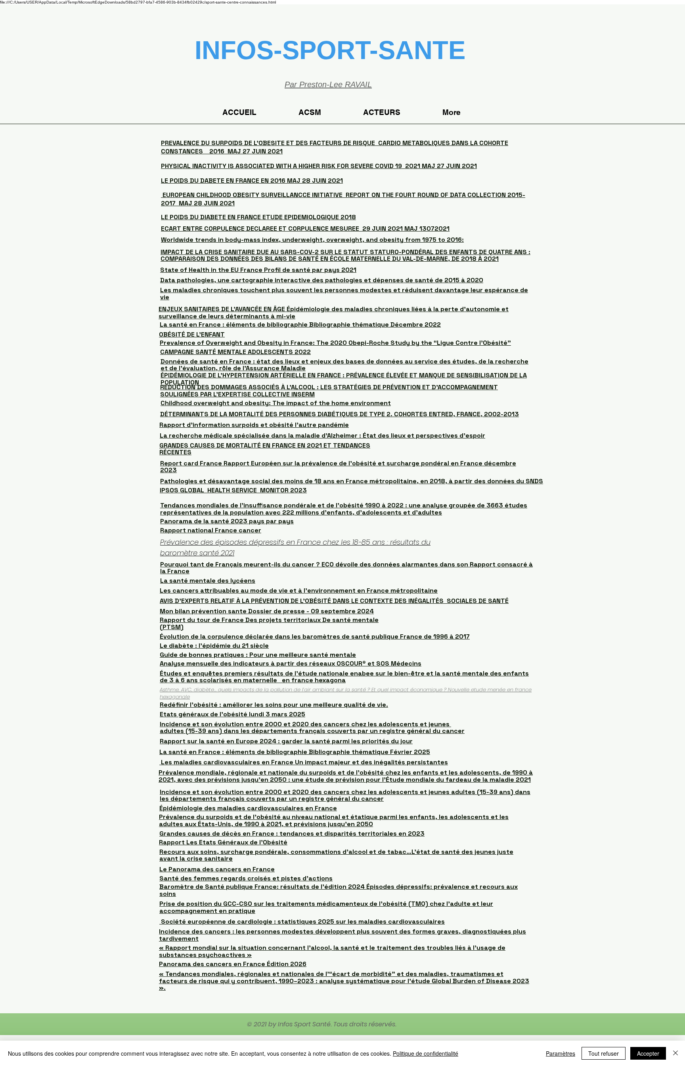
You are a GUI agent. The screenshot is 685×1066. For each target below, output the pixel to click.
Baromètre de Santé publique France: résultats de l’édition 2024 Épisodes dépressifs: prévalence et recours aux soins (338, 890)
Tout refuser (603, 1053)
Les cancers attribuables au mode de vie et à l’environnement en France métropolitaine (299, 590)
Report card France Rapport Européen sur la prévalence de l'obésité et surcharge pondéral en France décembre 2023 (338, 467)
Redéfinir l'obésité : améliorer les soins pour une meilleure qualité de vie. (274, 704)
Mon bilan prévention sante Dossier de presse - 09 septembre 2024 (267, 611)
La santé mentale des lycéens (207, 580)
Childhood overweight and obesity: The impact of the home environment (276, 403)
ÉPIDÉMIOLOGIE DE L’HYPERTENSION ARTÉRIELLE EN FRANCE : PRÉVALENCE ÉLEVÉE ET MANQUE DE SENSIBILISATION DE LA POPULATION (344, 379)
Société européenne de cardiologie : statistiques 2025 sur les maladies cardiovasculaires (302, 921)
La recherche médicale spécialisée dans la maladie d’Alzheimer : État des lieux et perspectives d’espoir (322, 435)
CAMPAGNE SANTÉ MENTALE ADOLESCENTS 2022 (235, 352)
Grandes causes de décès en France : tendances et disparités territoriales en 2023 (292, 833)
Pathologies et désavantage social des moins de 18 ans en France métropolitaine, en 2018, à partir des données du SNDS (351, 481)
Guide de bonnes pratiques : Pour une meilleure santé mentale (258, 655)
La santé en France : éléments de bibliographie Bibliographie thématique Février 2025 (294, 752)
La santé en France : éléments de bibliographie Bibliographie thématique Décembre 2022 (300, 324)
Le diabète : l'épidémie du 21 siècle (214, 645)
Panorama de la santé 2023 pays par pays (227, 521)
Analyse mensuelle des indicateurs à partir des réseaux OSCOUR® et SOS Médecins (290, 663)
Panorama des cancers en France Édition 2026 (232, 964)
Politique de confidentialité (425, 1053)
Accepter (648, 1053)
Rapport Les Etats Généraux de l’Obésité (223, 842)
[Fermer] (675, 1053)
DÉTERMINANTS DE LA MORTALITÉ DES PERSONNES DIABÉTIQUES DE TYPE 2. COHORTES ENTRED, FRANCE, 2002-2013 (339, 414)
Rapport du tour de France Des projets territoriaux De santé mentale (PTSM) (269, 623)
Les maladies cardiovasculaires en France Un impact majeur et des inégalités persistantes (303, 762)
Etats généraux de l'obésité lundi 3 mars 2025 (232, 714)
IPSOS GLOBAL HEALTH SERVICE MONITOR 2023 (233, 490)
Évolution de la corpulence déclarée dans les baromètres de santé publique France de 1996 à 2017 (315, 636)
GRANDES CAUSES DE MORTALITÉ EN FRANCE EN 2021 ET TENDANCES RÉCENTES (264, 449)
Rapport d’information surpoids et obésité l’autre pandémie (254, 425)
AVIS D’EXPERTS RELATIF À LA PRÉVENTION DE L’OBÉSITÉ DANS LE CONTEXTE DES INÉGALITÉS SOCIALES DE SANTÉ (334, 601)
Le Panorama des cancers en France (217, 869)
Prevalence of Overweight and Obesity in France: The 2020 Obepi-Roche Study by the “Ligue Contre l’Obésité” (335, 343)
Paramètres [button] (560, 1053)
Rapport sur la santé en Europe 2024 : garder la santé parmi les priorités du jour (286, 741)
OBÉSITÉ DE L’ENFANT (192, 334)
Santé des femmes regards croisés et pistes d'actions (246, 878)
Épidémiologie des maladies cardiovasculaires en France (248, 808)
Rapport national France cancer (210, 530)
